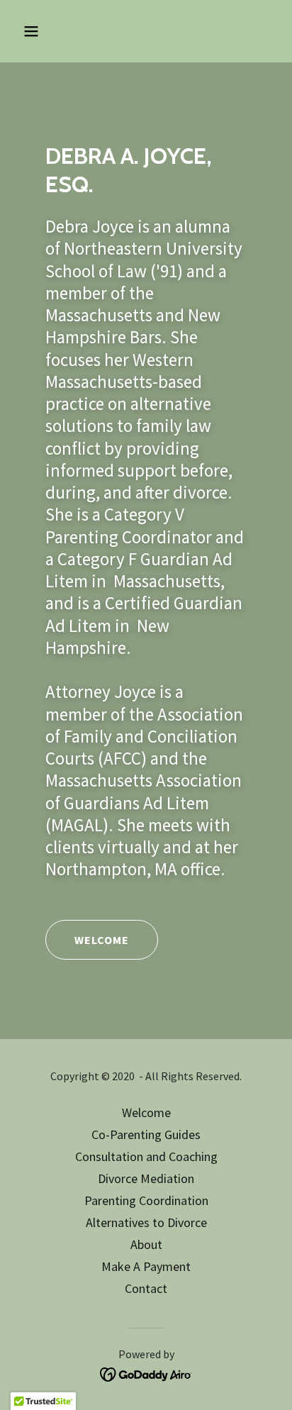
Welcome (101, 940)
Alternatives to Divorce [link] (146, 1222)
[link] (146, 1373)
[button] (46, 31)
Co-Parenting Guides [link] (146, 1134)
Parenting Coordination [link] (146, 1200)
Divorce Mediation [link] (146, 1178)
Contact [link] (146, 1288)
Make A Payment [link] (146, 1266)
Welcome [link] (146, 1112)
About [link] (146, 1244)
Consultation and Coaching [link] (146, 1156)
